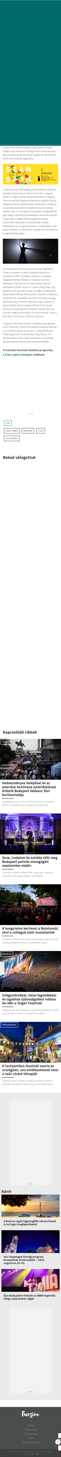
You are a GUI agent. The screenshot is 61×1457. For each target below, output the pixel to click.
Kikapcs (6, 954)
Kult (8, 423)
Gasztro (7, 742)
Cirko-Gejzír (12, 430)
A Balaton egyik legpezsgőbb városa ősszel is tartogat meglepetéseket (30, 1222)
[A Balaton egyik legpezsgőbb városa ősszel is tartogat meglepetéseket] (30, 1214)
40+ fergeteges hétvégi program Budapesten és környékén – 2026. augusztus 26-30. (24, 1259)
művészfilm (12, 438)
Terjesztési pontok (31, 1442)
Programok (9, 1025)
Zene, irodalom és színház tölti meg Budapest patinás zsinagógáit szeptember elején (29, 861)
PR (37, 1454)
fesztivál (27, 430)
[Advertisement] (29, 594)
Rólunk (31, 1425)
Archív (31, 1438)
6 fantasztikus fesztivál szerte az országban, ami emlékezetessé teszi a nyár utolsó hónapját (30, 1069)
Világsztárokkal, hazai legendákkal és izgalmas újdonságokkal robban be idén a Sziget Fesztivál (29, 999)
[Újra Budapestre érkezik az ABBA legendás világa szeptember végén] (30, 1288)
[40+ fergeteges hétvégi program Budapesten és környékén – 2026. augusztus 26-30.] (30, 1249)
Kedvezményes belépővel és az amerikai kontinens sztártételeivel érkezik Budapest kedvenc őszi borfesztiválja (29, 788)
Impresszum (31, 1429)
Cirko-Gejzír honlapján (19, 354)
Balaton (7, 887)
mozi (40, 430)
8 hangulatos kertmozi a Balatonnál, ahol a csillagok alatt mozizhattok (30, 930)
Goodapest (9, 816)
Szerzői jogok (31, 1434)
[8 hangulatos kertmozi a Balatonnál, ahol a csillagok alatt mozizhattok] (30, 904)
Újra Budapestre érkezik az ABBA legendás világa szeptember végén (29, 1297)
